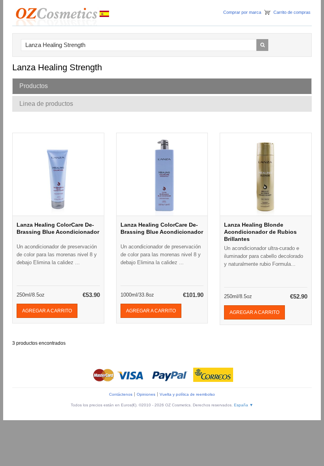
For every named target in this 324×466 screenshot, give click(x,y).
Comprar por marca (242, 12)
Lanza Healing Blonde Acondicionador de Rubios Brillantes (260, 232)
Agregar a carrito (47, 311)
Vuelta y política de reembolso (187, 394)
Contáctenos (120, 394)
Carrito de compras (292, 12)
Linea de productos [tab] (46, 103)
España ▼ (243, 405)
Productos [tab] (33, 86)
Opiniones (146, 394)
